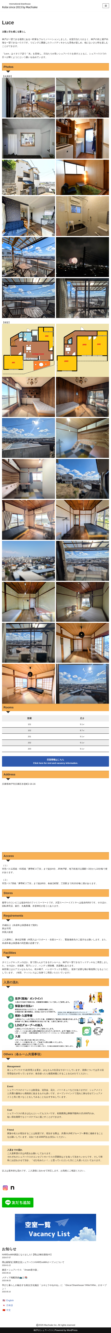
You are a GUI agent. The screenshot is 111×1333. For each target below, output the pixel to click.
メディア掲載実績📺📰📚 (14, 1277)
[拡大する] (51, 81)
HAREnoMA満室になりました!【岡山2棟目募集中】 (27, 1254)
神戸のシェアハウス (43, 1330)
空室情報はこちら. (55, 761)
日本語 (9, 1305)
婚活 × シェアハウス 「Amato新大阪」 (20, 1270)
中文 (8, 1310)
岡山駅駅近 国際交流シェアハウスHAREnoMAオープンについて (33, 1262)
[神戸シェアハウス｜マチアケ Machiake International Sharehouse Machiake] (20, 6)
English (10, 1300)
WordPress (72, 1330)
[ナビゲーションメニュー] (106, 5)
